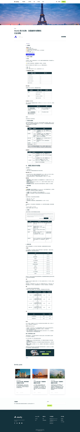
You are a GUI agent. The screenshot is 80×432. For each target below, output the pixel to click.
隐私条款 (62, 420)
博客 (43, 418)
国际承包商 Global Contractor (53, 418)
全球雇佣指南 (44, 420)
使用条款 (62, 418)
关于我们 (36, 418)
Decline (51, 218)
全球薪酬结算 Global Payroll (53, 420)
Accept (46, 218)
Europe (27, 357)
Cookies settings (41, 218)
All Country (28, 43)
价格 (35, 420)
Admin (20, 36)
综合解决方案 (51, 423)
